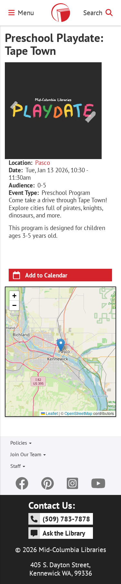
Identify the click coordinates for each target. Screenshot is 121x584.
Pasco (42, 162)
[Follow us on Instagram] (72, 483)
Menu (26, 12)
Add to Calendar (46, 275)
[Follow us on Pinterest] (47, 483)
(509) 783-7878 (66, 518)
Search (92, 12)
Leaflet (51, 413)
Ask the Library (64, 533)
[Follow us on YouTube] (98, 483)
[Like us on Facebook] (22, 483)
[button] (61, 345)
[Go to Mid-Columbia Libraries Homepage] (60, 12)
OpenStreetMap (78, 413)
